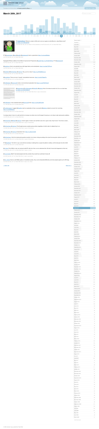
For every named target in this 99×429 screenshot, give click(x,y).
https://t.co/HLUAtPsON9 (38, 102)
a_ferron (6, 148)
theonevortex (20, 88)
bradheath (8, 143)
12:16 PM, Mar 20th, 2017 (8, 84)
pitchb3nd (6, 72)
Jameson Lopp (10, 427)
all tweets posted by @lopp (23, 8)
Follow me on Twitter (90, 8)
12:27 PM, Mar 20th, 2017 (8, 79)
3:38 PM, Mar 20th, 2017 (8, 68)
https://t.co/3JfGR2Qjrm (9, 109)
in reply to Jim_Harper (27, 161)
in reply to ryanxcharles (28, 156)
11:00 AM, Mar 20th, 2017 (8, 122)
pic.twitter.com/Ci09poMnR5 (22, 42)
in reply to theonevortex (41, 91)
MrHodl (14, 120)
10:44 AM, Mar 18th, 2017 (21, 44)
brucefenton (7, 77)
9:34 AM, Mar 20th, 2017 (8, 156)
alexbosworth (25, 55)
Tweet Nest (20, 427)
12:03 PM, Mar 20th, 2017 (8, 117)
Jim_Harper (7, 160)
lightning (41, 88)
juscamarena (9, 55)
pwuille (19, 55)
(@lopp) (16, 3)
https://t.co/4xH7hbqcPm (41, 77)
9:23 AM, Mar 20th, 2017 (8, 161)
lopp (15, 55)
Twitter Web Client (57, 44)
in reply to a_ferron (28, 150)
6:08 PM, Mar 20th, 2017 (8, 57)
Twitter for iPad (32, 44)
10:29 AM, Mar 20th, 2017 (8, 144)
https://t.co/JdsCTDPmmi (46, 66)
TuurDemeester (28, 88)
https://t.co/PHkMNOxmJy (39, 72)
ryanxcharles (7, 154)
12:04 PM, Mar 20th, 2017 (8, 111)
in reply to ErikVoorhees (29, 122)
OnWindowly (7, 83)
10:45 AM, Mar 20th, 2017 (8, 128)
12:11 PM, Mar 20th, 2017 (8, 104)
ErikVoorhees (13, 72)
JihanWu (35, 88)
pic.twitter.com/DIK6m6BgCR (23, 90)
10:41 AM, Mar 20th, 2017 (8, 133)
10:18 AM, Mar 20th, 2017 (8, 150)
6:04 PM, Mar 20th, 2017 (8, 62)
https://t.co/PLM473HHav (47, 60)
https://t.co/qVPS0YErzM (43, 83)
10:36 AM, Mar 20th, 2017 (8, 139)
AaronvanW (14, 83)
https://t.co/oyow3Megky (44, 55)
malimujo (20, 72)
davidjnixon (7, 66)
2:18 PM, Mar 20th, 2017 (8, 73)
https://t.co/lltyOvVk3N (30, 131)
